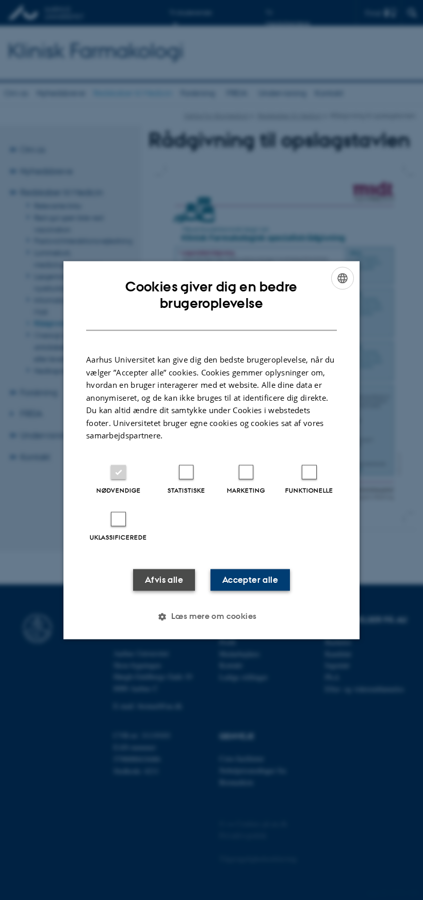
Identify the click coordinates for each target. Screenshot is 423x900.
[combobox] (342, 278)
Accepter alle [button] (250, 580)
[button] (211, 616)
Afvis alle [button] (164, 580)
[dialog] (211, 450)
